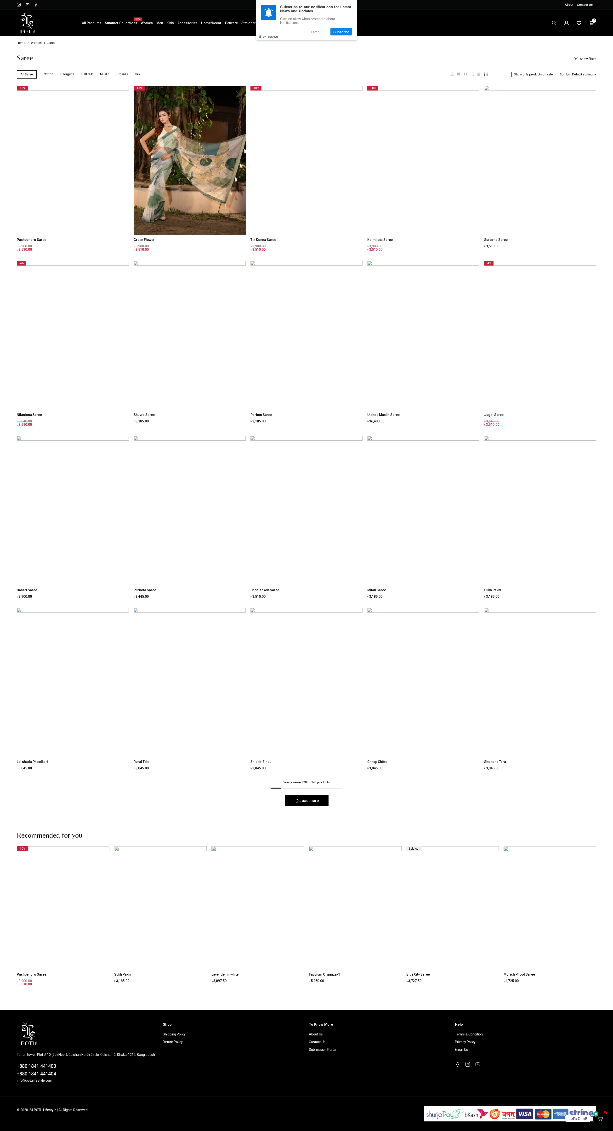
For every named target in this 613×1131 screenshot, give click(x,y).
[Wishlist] (579, 23)
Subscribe (341, 31)
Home (21, 43)
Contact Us (585, 4)
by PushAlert (270, 36)
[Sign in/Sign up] (566, 23)
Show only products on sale (533, 74)
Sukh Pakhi (492, 590)
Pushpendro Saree (31, 240)
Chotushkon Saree (264, 590)
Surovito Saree (496, 240)
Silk (137, 74)
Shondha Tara (495, 762)
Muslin (104, 74)
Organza (122, 74)
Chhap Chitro (377, 762)
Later (315, 31)
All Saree (27, 74)
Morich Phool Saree (519, 974)
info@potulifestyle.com (34, 1080)
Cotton (48, 74)
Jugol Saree (494, 415)
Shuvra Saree (144, 415)
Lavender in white (224, 974)
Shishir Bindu (261, 762)
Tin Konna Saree (263, 240)
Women (36, 43)
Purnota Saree (145, 590)
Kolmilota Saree (380, 240)
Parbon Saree (261, 415)
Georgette (67, 74)
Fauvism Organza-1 (324, 974)
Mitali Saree (376, 590)
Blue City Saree (418, 974)
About (569, 4)
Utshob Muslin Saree (383, 415)
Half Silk (87, 74)
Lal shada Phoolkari (32, 762)
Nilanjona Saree (29, 415)
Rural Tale (141, 762)
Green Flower (144, 240)
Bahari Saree (27, 590)
